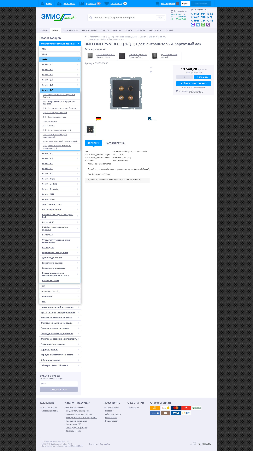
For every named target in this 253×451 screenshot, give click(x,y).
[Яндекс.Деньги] (186, 408)
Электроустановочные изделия (58, 43)
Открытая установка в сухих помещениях (56, 241)
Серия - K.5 (47, 173)
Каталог (55, 30)
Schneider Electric (50, 291)
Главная (44, 30)
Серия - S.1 (47, 64)
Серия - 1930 (48, 194)
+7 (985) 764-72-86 (202, 20)
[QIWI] (196, 408)
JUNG (44, 54)
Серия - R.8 (47, 163)
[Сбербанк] (165, 413)
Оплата (129, 30)
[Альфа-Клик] (155, 413)
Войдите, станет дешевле (194, 83)
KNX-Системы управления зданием (55, 228)
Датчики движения (52, 257)
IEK (43, 286)
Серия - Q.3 (47, 85)
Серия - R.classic (50, 189)
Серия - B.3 (47, 69)
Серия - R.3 (47, 158)
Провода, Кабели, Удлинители (57, 333)
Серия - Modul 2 (49, 183)
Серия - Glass (48, 199)
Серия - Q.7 (47, 90)
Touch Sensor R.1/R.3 (52, 204)
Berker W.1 (47, 234)
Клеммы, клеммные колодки (56, 322)
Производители (71, 30)
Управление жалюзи (52, 262)
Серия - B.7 (47, 74)
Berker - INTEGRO (50, 280)
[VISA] (155, 408)
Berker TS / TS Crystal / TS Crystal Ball (57, 215)
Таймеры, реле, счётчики (54, 365)
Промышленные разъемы (55, 328)
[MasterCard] (165, 408)
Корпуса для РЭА (49, 349)
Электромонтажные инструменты (59, 338)
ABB (44, 49)
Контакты (170, 30)
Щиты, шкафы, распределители (58, 312)
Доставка (140, 30)
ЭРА (44, 301)
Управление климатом (53, 268)
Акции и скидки (89, 30)
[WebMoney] (176, 408)
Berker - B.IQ (48, 222)
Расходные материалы (53, 344)
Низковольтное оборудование (57, 307)
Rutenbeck (47, 296)
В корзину (202, 77)
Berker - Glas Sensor (51, 209)
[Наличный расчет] (176, 413)
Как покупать (155, 30)
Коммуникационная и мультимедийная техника (55, 274)
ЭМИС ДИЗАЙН (193, 443)
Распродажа (48, 247)
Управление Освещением (55, 252)
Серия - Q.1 (47, 79)
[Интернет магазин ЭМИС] (85, 36)
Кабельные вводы (50, 360)
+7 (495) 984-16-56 (202, 13)
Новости (105, 30)
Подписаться (59, 389)
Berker (45, 59)
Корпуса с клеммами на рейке (57, 354)
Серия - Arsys (48, 179)
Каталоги (117, 30)
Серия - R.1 (47, 153)
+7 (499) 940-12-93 (202, 17)
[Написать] (193, 24)
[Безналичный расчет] (186, 413)
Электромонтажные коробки (56, 317)
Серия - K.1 (47, 168)
